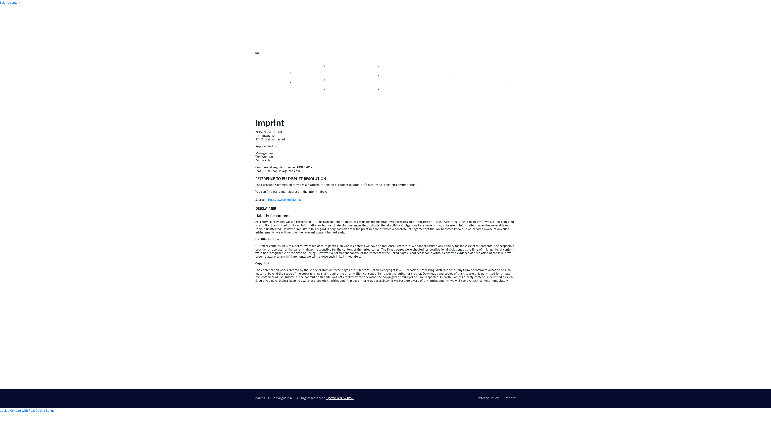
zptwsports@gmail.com (477, 326)
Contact (494, 80)
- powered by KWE (340, 398)
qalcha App (451, 75)
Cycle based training (467, 80)
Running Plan (395, 66)
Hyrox (391, 336)
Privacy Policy (488, 398)
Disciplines (373, 63)
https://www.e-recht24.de (284, 200)
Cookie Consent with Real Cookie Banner (28, 411)
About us (353, 326)
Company (286, 70)
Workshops (340, 80)
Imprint (510, 398)
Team (302, 73)
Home (267, 80)
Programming (428, 80)
